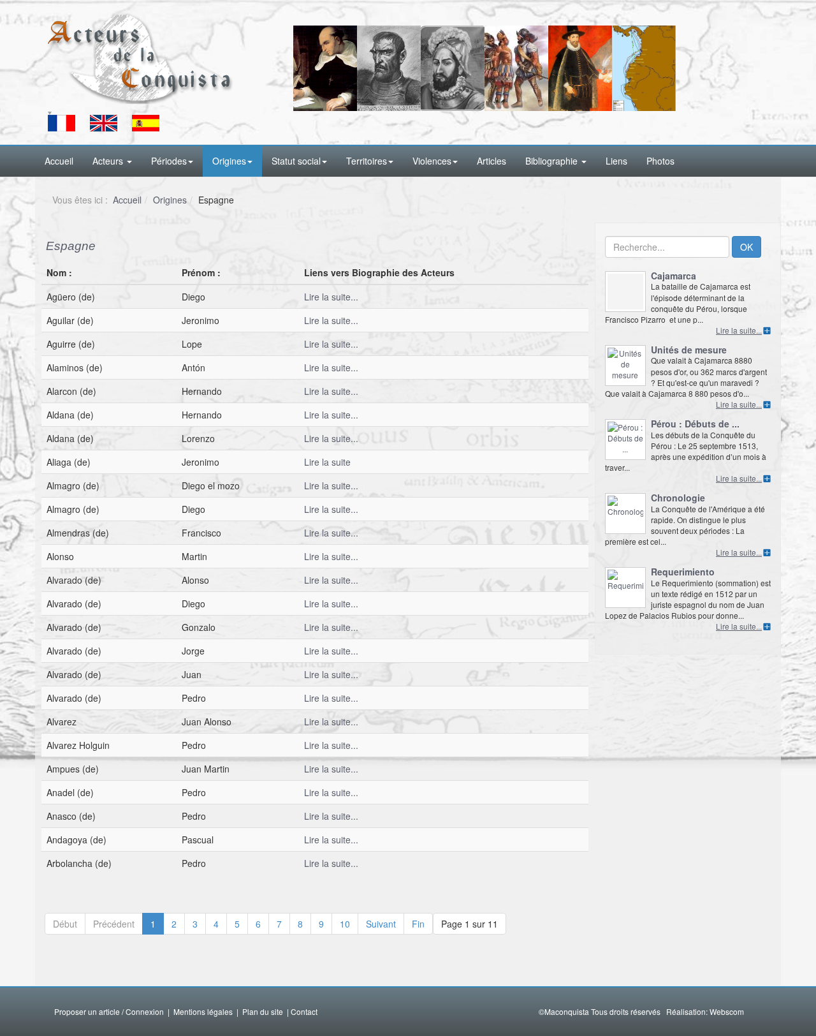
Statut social (296, 160)
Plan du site (262, 1011)
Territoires (366, 160)
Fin (418, 923)
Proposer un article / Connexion (109, 1011)
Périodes (169, 160)
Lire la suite (327, 461)
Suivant (381, 923)
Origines (229, 160)
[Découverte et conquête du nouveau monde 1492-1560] (140, 58)
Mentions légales (203, 1011)
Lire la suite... (331, 296)
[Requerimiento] (625, 587)
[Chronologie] (625, 513)
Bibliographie (552, 160)
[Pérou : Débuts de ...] (625, 439)
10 (345, 923)
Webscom (727, 1011)
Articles (491, 160)
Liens (616, 160)
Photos (660, 160)
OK (746, 247)
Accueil (59, 160)
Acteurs (109, 160)
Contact (304, 1011)
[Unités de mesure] (625, 365)
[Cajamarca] (625, 291)
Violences (431, 160)
